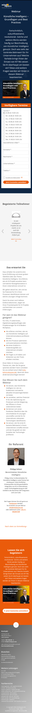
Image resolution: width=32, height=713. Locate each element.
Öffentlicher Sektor (6, 654)
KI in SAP (3, 671)
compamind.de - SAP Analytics (9, 693)
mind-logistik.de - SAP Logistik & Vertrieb (11, 686)
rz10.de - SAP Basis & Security (8, 688)
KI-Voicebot (4, 677)
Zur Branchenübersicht (7, 662)
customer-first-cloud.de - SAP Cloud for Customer (13, 701)
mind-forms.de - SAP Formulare (9, 694)
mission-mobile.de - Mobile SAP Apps (10, 689)
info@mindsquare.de (16, 508)
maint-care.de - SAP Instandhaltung (10, 698)
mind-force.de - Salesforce (7, 699)
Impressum (12, 709)
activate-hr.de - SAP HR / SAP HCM (10, 696)
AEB (21, 709)
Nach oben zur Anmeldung (15, 526)
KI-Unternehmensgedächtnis (8, 676)
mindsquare (13, 503)
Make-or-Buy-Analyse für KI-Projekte (10, 672)
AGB (18, 709)
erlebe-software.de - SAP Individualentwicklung (13, 691)
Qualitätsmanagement (11, 711)
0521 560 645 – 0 (10, 640)
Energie (3, 660)
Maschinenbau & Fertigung (8, 656)
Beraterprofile (23, 711)
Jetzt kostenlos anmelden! (17, 611)
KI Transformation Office (7, 674)
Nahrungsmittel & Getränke (8, 658)
